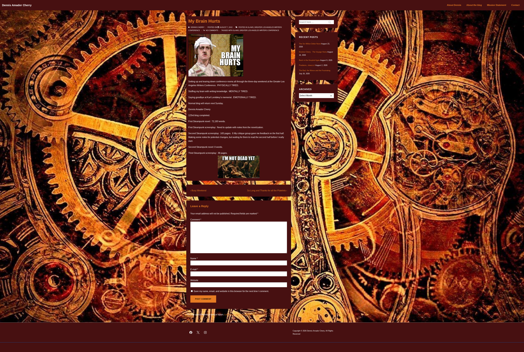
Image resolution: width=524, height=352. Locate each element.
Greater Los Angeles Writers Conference (259, 30)
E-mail (193, 269)
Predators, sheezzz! (307, 65)
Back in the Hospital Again (309, 60)
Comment (195, 219)
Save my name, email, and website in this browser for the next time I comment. (231, 291)
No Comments (212, 30)
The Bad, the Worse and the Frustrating (314, 70)
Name (193, 258)
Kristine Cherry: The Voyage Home (313, 52)
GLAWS (251, 27)
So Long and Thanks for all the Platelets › (267, 190)
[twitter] (198, 332)
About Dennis (454, 5)
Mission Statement (496, 5)
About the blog (474, 5)
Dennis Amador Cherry (17, 5)
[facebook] (190, 332)
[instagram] (205, 332)
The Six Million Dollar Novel (310, 44)
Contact (515, 5)
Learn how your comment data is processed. (245, 314)
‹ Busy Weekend (198, 190)
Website (194, 280)
